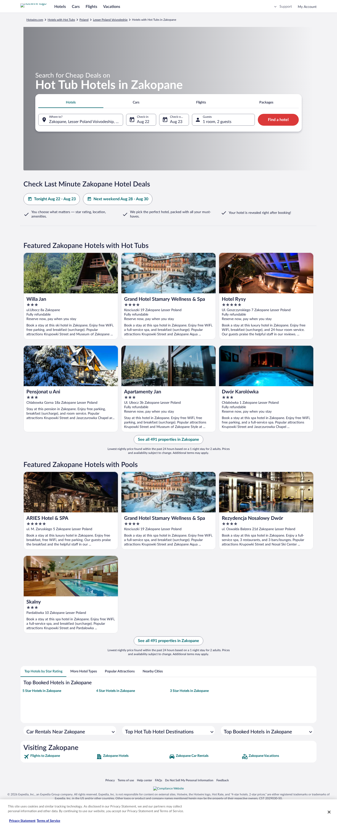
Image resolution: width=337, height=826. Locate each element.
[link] (59, 757)
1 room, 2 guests (217, 122)
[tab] (70, 102)
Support (286, 6)
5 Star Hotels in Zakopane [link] (41, 691)
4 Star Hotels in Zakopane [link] (115, 691)
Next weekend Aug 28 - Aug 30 (121, 199)
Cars (76, 7)
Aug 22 (143, 122)
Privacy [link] (110, 780)
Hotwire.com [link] (34, 19)
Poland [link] (84, 19)
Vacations (111, 7)
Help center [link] (144, 780)
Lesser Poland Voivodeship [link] (110, 19)
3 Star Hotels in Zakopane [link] (189, 691)
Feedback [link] (222, 780)
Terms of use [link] (126, 780)
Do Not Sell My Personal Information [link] (189, 780)
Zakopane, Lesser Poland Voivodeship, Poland (86, 122)
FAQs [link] (158, 780)
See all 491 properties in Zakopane (168, 440)
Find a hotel (278, 120)
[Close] (329, 811)
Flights (91, 7)
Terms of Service (48, 821)
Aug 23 (176, 122)
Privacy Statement (22, 821)
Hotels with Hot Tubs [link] (61, 19)
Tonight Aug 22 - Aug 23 (55, 199)
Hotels (60, 7)
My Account (307, 7)
